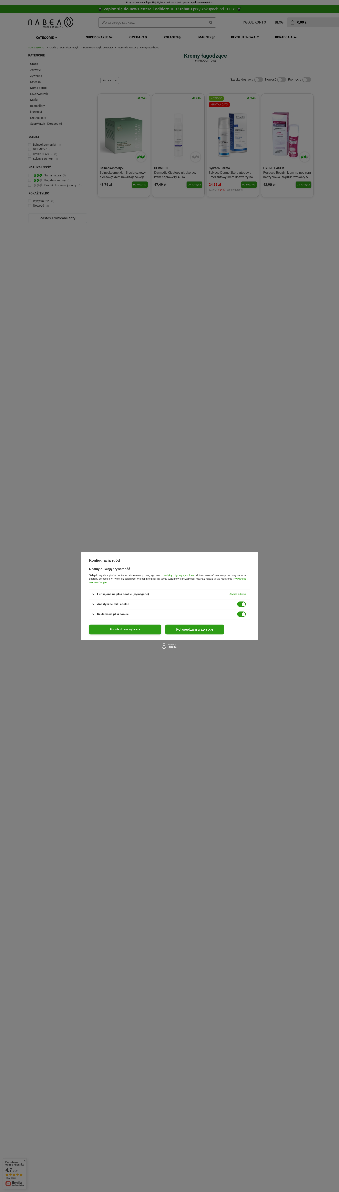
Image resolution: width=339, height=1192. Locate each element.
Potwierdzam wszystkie (194, 629)
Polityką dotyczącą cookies (178, 575)
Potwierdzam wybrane (125, 629)
